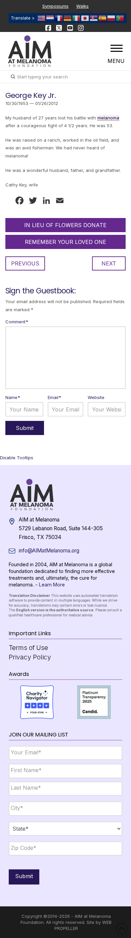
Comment (17, 321)
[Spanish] (102, 18)
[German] (67, 18)
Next (108, 263)
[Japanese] (85, 18)
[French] (59, 18)
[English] (41, 18)
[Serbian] (94, 18)
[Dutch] (50, 18)
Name (12, 397)
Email (54, 397)
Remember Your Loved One (65, 242)
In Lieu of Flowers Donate (65, 225)
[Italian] (76, 18)
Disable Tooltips (16, 457)
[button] (116, 48)
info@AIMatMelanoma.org (49, 550)
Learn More (52, 584)
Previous (25, 263)
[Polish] (111, 18)
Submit (24, 876)
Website (96, 397)
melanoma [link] (108, 117)
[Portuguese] (120, 18)
